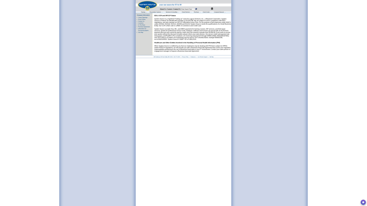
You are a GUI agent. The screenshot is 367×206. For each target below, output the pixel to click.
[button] (363, 202)
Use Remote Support (202, 56)
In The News (141, 25)
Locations (141, 23)
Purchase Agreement (144, 26)
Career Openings (142, 17)
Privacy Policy (185, 56)
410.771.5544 (177, 56)
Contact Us (141, 21)
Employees (193, 56)
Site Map (140, 32)
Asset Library (142, 19)
